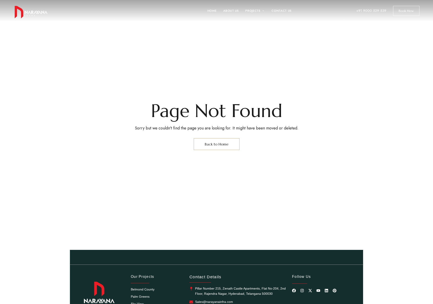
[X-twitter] (310, 290)
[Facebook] (294, 290)
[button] (406, 11)
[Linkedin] (326, 290)
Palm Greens (140, 296)
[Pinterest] (334, 290)
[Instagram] (302, 290)
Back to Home (216, 144)
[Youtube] (318, 290)
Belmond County (142, 289)
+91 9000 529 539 (371, 10)
